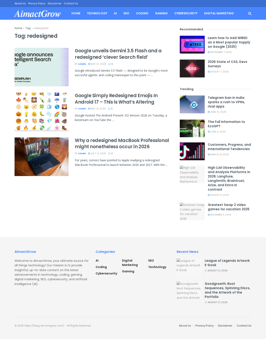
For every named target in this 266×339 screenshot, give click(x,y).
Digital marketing (219, 13)
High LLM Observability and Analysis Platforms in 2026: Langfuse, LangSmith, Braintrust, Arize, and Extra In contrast (229, 178)
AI (115, 13)
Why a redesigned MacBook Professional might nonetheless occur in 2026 (122, 143)
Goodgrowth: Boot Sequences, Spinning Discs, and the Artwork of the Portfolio (227, 290)
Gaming (161, 13)
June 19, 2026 (218, 112)
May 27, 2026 (98, 64)
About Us (20, 3)
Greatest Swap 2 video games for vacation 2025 (228, 207)
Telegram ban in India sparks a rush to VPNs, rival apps (226, 102)
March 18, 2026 (219, 154)
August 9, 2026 (219, 195)
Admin (82, 64)
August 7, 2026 (219, 71)
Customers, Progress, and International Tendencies (229, 146)
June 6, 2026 (218, 131)
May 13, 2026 (98, 108)
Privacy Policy (36, 3)
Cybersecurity (185, 13)
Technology (97, 13)
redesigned (41, 28)
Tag (28, 28)
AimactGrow (38, 13)
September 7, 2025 (221, 52)
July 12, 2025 (98, 153)
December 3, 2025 (220, 214)
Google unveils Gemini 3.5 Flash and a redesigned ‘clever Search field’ (118, 54)
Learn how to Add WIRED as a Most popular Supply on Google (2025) (229, 42)
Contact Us (71, 3)
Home (75, 13)
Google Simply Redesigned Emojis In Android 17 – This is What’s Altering (116, 98)
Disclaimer (54, 3)
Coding (142, 13)
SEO (126, 13)
